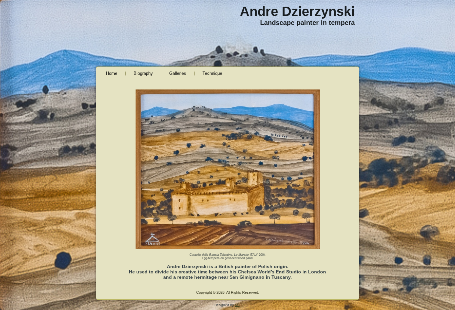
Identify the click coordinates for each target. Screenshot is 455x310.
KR (237, 305)
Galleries (177, 73)
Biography (143, 73)
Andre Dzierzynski (297, 11)
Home (111, 73)
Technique (212, 73)
